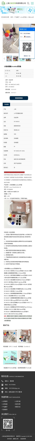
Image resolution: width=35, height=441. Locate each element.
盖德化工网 (15, 438)
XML (31, 436)
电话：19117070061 (10, 384)
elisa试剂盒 (24, 17)
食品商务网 (23, 438)
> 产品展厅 (4, 406)
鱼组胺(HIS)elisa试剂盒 (10, 368)
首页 (11, 17)
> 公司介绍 (17, 401)
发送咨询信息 (19, 98)
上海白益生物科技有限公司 (8, 436)
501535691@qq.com (14, 388)
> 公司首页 (4, 401)
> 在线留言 (4, 409)
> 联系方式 (17, 406)
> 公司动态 (4, 404)
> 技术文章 (17, 404)
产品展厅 (16, 17)
